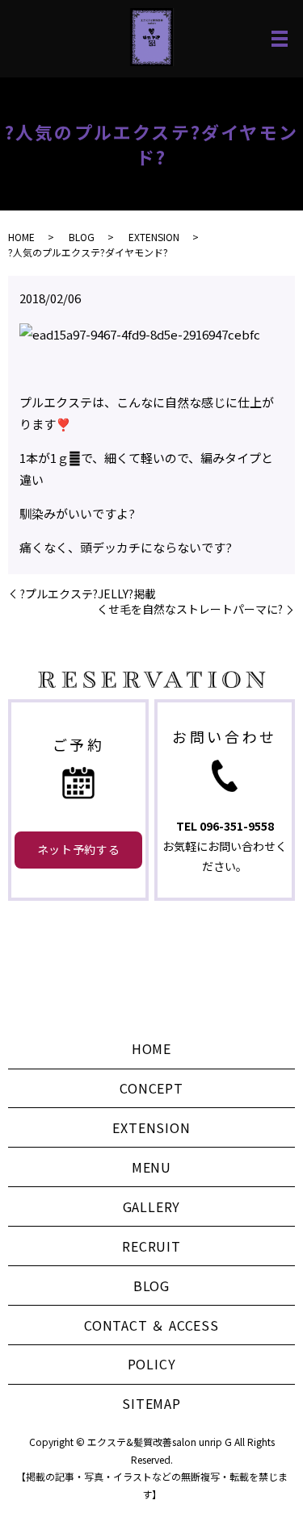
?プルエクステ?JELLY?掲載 (88, 594)
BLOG (82, 237)
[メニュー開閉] (279, 39)
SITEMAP (151, 1403)
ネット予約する (78, 849)
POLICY (152, 1363)
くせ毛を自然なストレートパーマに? (190, 609)
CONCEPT (151, 1088)
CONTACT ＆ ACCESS (151, 1325)
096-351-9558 (237, 826)
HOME (21, 237)
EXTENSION (153, 237)
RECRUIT (151, 1246)
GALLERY (152, 1206)
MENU (151, 1167)
